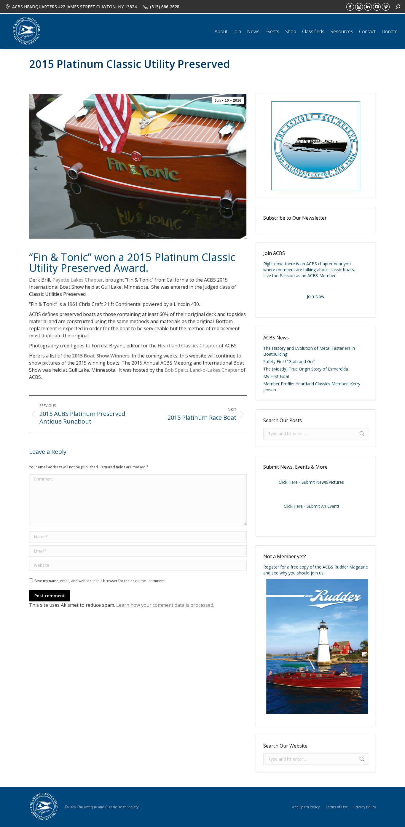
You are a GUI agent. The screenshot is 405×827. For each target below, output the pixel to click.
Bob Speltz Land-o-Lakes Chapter (203, 370)
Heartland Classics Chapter (188, 345)
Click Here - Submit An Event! (311, 506)
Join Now (315, 296)
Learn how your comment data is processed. (165, 605)
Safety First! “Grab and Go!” (289, 361)
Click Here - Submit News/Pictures (311, 482)
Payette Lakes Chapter (77, 280)
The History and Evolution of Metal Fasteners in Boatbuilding (309, 351)
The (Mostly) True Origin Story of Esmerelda (305, 369)
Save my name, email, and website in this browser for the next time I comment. (99, 580)
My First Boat (276, 376)
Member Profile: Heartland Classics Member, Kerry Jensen (311, 386)
